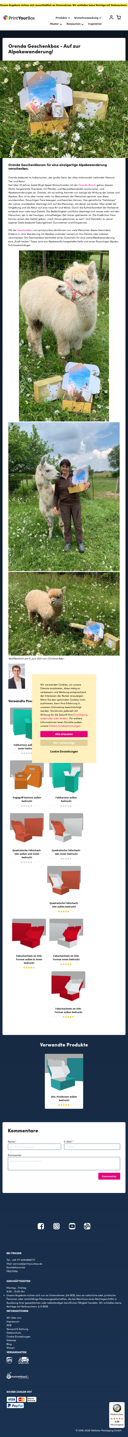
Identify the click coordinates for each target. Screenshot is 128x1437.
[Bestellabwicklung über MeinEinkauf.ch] (17, 1378)
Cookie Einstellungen (18, 1336)
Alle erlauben (64, 734)
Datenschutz (13, 1332)
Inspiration (95, 23)
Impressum (12, 1321)
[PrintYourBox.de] (19, 18)
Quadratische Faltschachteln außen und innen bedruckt (26, 854)
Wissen (10, 1347)
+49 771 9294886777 (23, 1259)
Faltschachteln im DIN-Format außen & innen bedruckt (29, 959)
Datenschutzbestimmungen (64, 725)
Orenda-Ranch (87, 185)
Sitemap (11, 1340)
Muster (54, 23)
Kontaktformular (16, 1267)
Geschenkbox (25, 230)
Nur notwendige (64, 742)
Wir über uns (13, 1317)
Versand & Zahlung (17, 1329)
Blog (9, 1344)
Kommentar (14, 1155)
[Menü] (123, 1404)
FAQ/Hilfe (12, 1271)
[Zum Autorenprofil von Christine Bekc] (16, 687)
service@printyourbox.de (27, 1263)
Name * (12, 1141)
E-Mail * (69, 1141)
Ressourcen (73, 23)
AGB (8, 1325)
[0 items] (120, 18)
